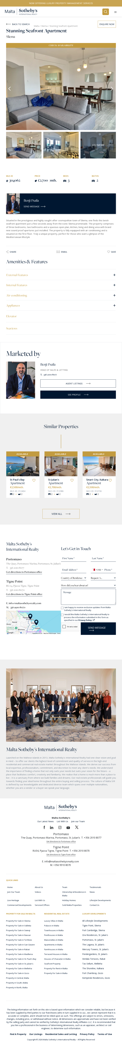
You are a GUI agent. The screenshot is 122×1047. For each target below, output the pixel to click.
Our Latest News (45, 821)
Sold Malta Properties (72, 905)
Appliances (61, 305)
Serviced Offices (42, 905)
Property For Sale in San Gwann (20, 944)
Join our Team (78, 821)
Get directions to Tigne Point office (24, 594)
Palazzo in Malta (51, 925)
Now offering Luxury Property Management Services (61, 3)
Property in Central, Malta (17, 978)
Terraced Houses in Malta (55, 954)
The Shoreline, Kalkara (93, 968)
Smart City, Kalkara (97, 479)
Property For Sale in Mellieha (19, 968)
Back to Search (21, 24)
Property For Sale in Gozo (17, 973)
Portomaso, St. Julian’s (93, 939)
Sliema (44, 26)
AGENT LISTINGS (74, 383)
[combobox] (97, 570)
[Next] (35, 466)
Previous (9, 89)
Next (112, 89)
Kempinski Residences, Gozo (96, 977)
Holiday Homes (69, 900)
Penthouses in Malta (53, 935)
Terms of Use (104, 1034)
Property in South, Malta (17, 982)
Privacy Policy (87, 1034)
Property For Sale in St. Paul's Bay (21, 959)
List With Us (62, 821)
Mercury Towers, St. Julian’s (95, 949)
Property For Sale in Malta (55, 973)
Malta (36, 26)
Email (64, 251)
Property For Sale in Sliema (18, 920)
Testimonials (95, 887)
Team (64, 887)
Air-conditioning (61, 295)
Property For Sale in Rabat (18, 949)
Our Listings (35, 1034)
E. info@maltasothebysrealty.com (23, 603)
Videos (38, 892)
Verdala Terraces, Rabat (93, 958)
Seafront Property (52, 963)
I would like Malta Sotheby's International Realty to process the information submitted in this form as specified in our (86, 617)
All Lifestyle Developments (95, 920)
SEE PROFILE (74, 394)
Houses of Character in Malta (57, 959)
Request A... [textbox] (96, 578)
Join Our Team (13, 892)
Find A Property (18, 1034)
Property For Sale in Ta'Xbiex (19, 940)
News (92, 892)
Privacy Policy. (85, 620)
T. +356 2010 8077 (48, 374)
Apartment (17, 483)
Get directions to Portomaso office (24, 572)
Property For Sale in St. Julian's (19, 963)
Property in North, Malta (17, 987)
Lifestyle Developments (100, 900)
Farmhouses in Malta (53, 949)
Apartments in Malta (53, 944)
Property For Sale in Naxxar (18, 935)
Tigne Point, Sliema (91, 925)
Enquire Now (106, 24)
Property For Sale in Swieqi (18, 930)
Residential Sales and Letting (61, 1034)
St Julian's (53, 479)
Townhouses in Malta (54, 930)
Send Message (31, 206)
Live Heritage (13, 900)
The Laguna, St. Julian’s (93, 944)
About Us (39, 887)
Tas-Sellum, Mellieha (92, 963)
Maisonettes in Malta (53, 940)
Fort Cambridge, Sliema (93, 930)
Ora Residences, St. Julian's (95, 935)
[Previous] (9, 466)
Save (113, 251)
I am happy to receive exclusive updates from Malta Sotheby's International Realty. (87, 609)
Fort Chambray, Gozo (92, 973)
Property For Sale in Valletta (18, 925)
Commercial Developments (19, 905)
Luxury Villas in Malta (53, 920)
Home (10, 887)
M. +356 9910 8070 (15, 607)
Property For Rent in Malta (56, 968)
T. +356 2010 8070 (15, 590)
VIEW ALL (57, 514)
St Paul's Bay (17, 479)
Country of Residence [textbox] (71, 578)
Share (13, 251)
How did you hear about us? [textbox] (74, 585)
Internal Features (61, 285)
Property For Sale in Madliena (19, 954)
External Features (61, 275)
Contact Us (94, 905)
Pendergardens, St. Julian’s (94, 954)
